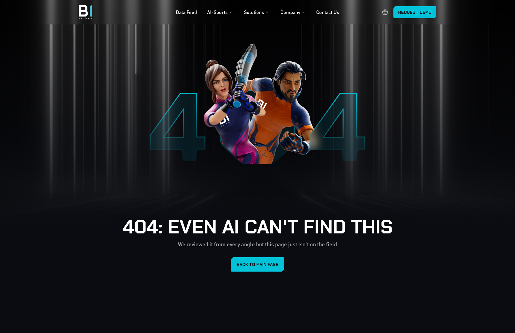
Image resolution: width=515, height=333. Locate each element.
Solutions (254, 12)
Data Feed (186, 12)
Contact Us (327, 12)
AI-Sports (217, 12)
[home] (85, 12)
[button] (220, 13)
